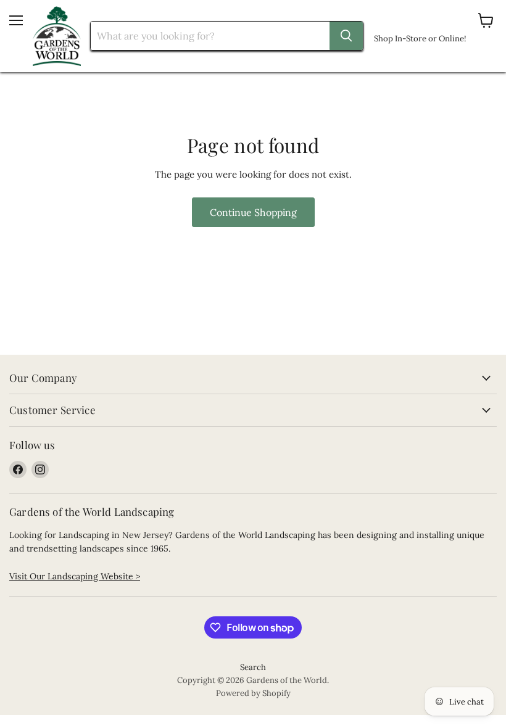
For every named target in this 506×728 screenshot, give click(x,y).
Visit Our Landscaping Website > (74, 576)
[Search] (346, 36)
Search (253, 667)
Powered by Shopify (253, 693)
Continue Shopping (253, 212)
